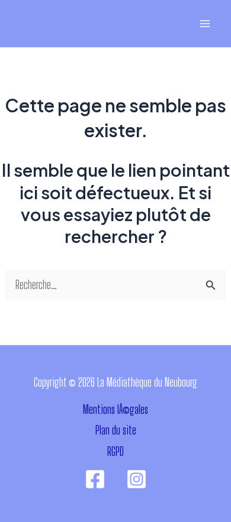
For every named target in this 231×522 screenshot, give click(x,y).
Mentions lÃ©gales (115, 409)
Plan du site (115, 430)
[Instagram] (136, 479)
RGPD (115, 451)
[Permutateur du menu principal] (204, 23)
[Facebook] (95, 479)
